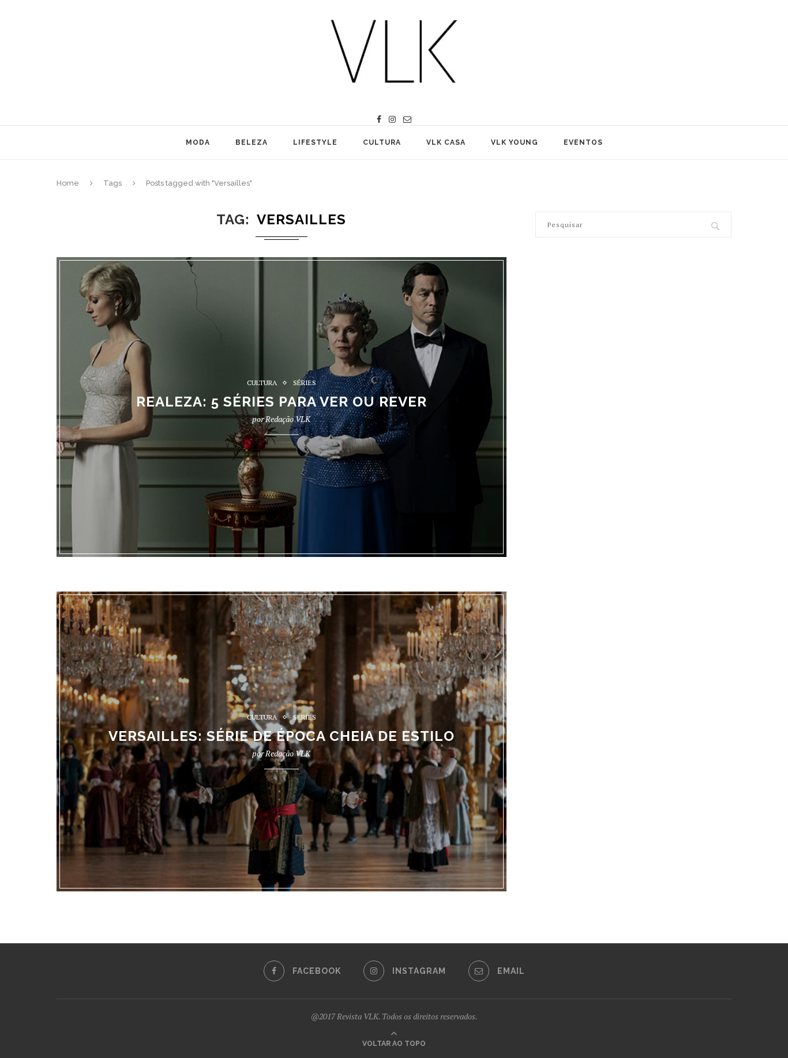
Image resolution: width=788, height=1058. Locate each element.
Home (68, 183)
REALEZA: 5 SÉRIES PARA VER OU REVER (281, 402)
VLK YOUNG (514, 142)
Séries (304, 383)
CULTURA (382, 142)
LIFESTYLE (315, 142)
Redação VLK (287, 419)
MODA (198, 142)
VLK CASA (446, 142)
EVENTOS (583, 142)
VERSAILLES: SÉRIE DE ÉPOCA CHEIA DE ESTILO (281, 736)
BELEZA (251, 142)
